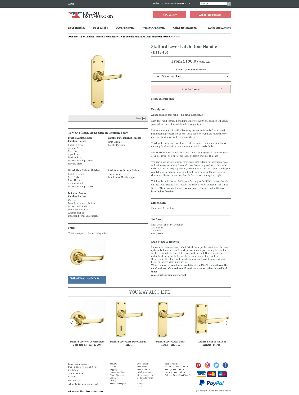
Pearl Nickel (74, 180)
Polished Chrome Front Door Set (178, 375)
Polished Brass (75, 145)
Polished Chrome (116, 145)
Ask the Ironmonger (210, 14)
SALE (139, 380)
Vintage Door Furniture (174, 369)
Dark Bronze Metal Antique (82, 203)
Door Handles (76, 27)
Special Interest (171, 364)
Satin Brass (73, 151)
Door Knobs (100, 27)
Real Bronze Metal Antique (121, 177)
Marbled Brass (75, 157)
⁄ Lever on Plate (125, 36)
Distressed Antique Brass (80, 160)
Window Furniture (153, 27)
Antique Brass (75, 148)
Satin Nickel (74, 177)
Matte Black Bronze (78, 209)
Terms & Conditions (118, 372)
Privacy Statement (117, 375)
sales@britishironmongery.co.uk (169, 275)
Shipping (113, 369)
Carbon (72, 200)
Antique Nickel (75, 183)
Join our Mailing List (118, 383)
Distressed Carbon (77, 206)
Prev (72, 323)
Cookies (113, 378)
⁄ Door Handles (86, 36)
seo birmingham (97, 391)
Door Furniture (125, 27)
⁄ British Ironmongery (105, 36)
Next (227, 323)
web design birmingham (81, 391)
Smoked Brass (75, 163)
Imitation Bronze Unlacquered (83, 215)
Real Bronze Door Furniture (176, 366)
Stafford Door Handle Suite (84, 278)
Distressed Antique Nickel (81, 186)
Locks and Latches (219, 27)
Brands (140, 383)
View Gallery (170, 14)
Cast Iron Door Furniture (175, 372)
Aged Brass (74, 154)
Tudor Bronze (115, 174)
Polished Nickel (76, 174)
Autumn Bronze (76, 212)
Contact (113, 366)
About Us (113, 364)
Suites (139, 386)
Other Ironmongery (185, 27)
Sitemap (113, 380)
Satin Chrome (115, 141)
